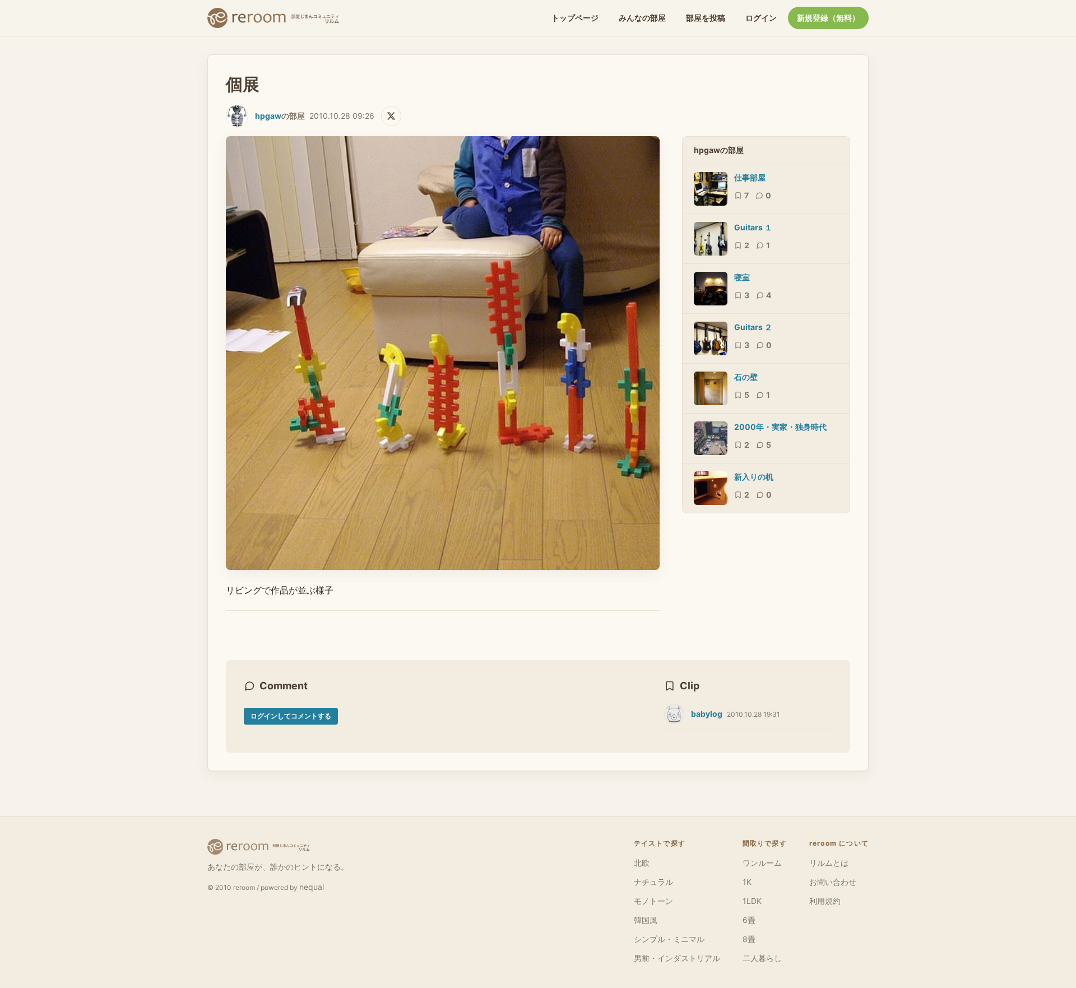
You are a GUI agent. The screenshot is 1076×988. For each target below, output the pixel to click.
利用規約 (825, 901)
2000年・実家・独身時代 (780, 427)
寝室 (742, 277)
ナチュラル (653, 882)
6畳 (749, 920)
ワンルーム (762, 863)
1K (747, 882)
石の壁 (746, 377)
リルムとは (828, 863)
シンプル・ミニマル (669, 939)
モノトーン (653, 901)
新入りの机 (753, 476)
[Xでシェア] (391, 116)
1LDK (752, 901)
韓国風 (645, 920)
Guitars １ (753, 227)
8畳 (749, 939)
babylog (706, 713)
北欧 (642, 863)
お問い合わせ (832, 882)
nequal (311, 887)
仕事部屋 (750, 177)
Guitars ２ (753, 327)
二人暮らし (762, 958)
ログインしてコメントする (291, 716)
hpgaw (268, 115)
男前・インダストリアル (677, 958)
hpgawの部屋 (719, 150)
